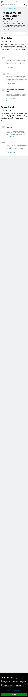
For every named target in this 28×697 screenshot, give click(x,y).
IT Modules (6, 38)
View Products (10, 83)
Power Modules (8, 107)
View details (9, 67)
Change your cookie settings (14, 690)
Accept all (14, 694)
